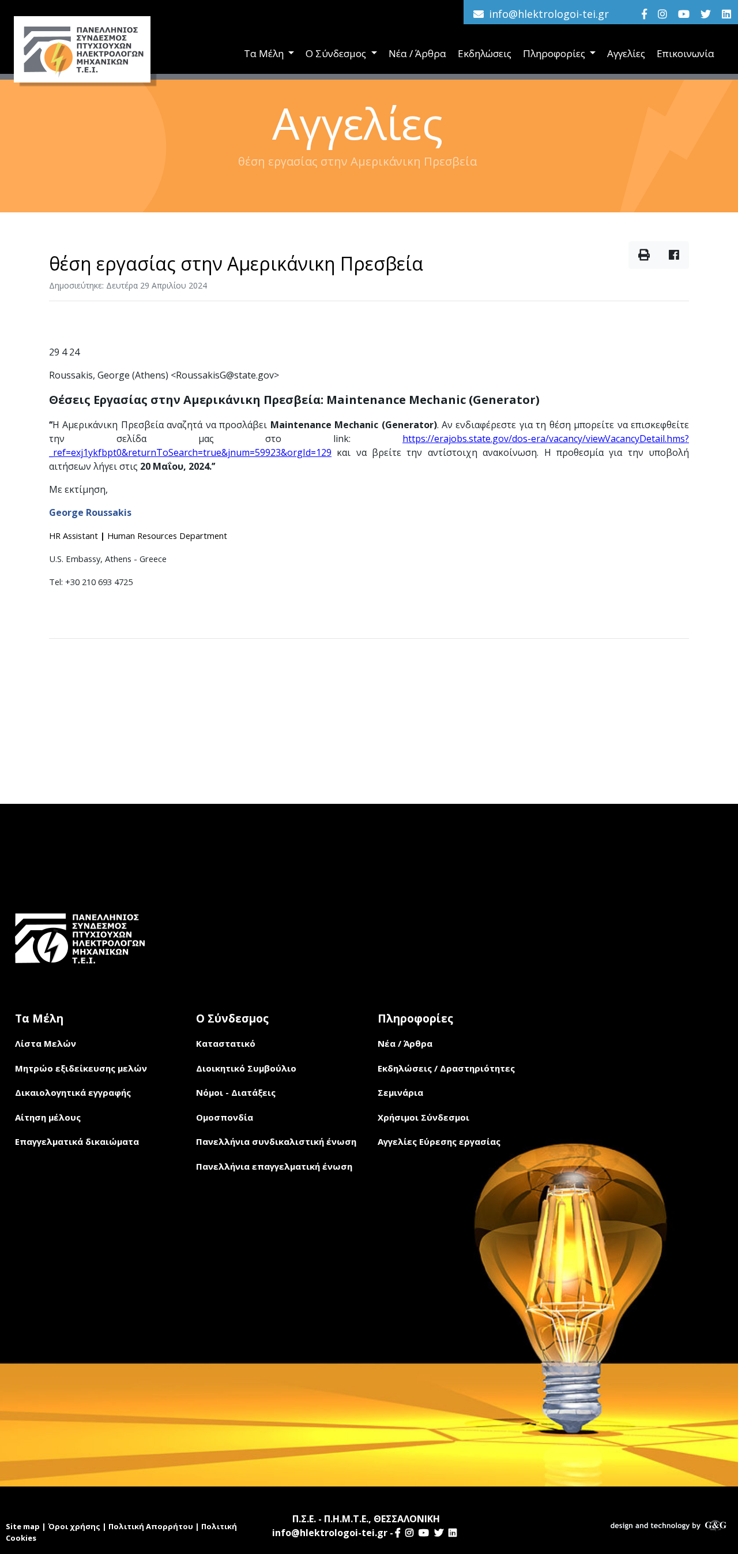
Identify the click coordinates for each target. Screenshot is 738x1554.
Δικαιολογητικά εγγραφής (73, 1092)
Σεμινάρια (400, 1092)
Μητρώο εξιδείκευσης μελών (81, 1068)
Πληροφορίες (555, 53)
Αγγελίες (626, 53)
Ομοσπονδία (224, 1117)
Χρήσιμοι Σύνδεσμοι (423, 1117)
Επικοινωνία (685, 53)
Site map (23, 1526)
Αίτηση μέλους (48, 1117)
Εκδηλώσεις (484, 53)
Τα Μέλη (265, 53)
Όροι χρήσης (74, 1526)
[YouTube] (684, 14)
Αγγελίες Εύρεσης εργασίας (439, 1141)
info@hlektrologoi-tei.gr (549, 14)
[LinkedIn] (726, 14)
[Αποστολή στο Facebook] (674, 255)
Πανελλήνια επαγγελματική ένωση (274, 1166)
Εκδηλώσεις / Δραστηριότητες (446, 1068)
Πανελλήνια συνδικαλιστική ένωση (276, 1141)
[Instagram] (662, 14)
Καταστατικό (225, 1043)
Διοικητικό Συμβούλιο (246, 1068)
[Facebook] (644, 14)
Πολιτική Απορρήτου (150, 1526)
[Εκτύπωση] (644, 255)
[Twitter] (705, 14)
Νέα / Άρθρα (417, 53)
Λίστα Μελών (45, 1043)
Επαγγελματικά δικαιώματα (77, 1141)
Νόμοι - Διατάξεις (236, 1092)
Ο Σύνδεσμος (337, 53)
